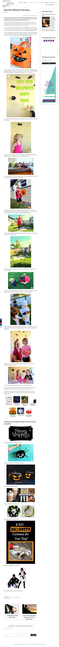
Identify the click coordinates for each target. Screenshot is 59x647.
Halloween (8, 598)
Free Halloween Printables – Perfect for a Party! (13, 442)
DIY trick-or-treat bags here (23, 33)
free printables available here (30, 30)
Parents (23, 210)
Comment (33, 634)
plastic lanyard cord (20, 327)
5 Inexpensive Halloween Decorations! (11, 486)
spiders (24, 211)
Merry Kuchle (6, 596)
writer (51, 25)
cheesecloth (8, 211)
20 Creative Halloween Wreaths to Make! (11, 519)
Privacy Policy (43, 644)
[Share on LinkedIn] (1, 325)
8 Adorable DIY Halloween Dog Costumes (11, 565)
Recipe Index (52, 30)
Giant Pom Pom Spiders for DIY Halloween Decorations (14, 462)
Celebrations (5, 598)
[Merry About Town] (8, 3)
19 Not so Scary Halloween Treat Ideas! (11, 503)
